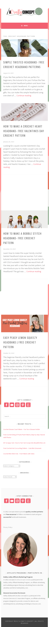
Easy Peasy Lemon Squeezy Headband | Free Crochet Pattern (20, 342)
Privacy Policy (7, 527)
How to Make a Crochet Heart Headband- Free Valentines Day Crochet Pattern (23, 131)
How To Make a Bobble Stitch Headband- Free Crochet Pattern (22, 238)
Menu (26, 26)
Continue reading (24, 95)
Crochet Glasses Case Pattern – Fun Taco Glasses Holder (21, 429)
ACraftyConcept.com (21, 580)
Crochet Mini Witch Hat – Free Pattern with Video (18, 454)
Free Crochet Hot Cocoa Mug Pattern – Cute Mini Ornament (22, 448)
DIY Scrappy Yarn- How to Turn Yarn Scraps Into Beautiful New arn (24, 443)
